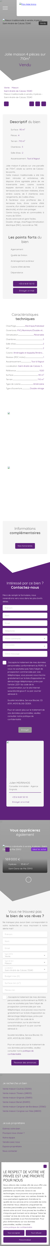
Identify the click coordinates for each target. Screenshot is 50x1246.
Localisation (9, 968)
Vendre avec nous (11, 1142)
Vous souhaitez (10, 645)
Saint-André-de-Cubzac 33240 (18, 91)
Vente (7, 87)
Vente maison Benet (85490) (16, 1102)
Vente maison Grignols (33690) (17, 1097)
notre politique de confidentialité (17, 1227)
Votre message (12, 654)
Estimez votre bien (11, 1128)
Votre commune (13, 638)
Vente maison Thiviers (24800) (17, 1093)
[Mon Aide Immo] (33, 8)
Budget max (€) (12, 976)
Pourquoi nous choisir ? (13, 1133)
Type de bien (9, 961)
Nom (7, 615)
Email (7, 623)
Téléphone (10, 631)
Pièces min (10, 990)
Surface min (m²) (13, 983)
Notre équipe (9, 1137)
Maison (15, 87)
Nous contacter (10, 1151)
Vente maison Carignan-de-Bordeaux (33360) (24, 1106)
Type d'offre (9, 954)
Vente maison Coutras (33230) (17, 1088)
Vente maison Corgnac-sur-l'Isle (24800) (22, 1111)
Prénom (8, 608)
